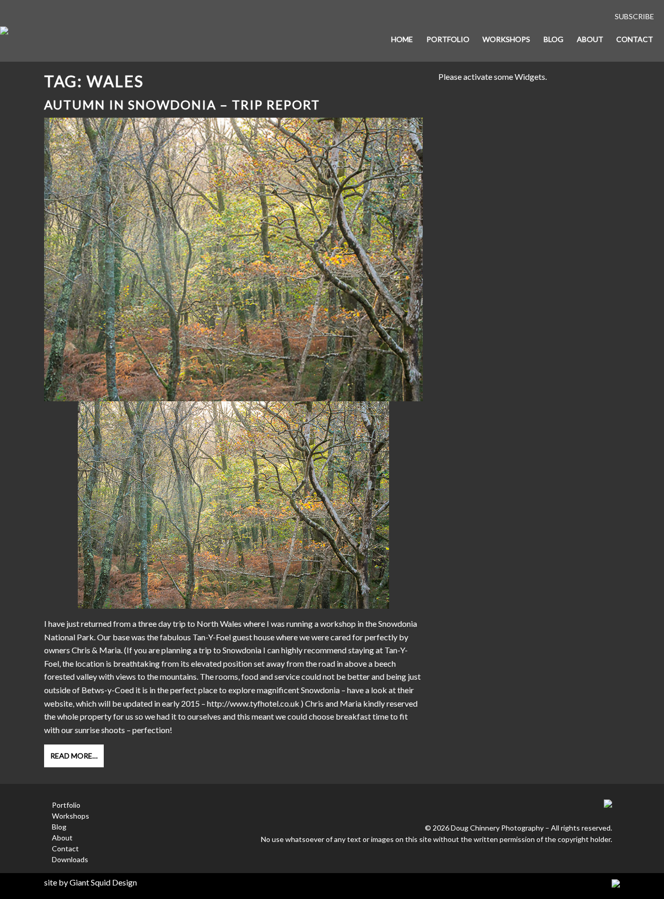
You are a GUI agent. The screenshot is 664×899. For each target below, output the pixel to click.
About (590, 39)
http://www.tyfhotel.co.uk (253, 703)
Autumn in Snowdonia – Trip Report (182, 104)
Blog (553, 39)
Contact (634, 39)
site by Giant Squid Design (90, 882)
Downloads (70, 859)
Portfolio (447, 39)
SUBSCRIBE (634, 16)
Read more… (74, 755)
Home (402, 39)
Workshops (506, 39)
